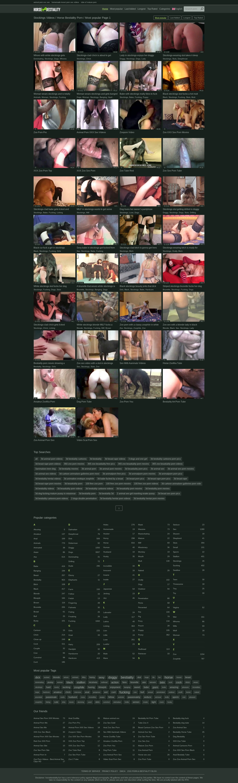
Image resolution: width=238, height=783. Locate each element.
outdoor (172, 692)
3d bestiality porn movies (157, 488)
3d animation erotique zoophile (79, 478)
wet (106, 692)
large (37, 692)
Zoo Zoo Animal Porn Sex (188, 759)
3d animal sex (157, 469)
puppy (102, 697)
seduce (147, 697)
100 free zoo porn (94, 483)
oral (183, 697)
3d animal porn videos (52, 459)
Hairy (84, 644)
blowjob (102, 687)
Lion (119, 630)
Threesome (188, 584)
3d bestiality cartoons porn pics (166, 459)
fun (159, 677)
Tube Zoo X (154, 723)
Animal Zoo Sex (154, 732)
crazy (83, 697)
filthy (84, 677)
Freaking (84, 616)
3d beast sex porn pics (169, 493)
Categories (164, 9)
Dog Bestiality (188, 736)
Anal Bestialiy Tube (188, 755)
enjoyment (115, 687)
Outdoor (154, 589)
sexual (150, 692)
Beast (49, 575)
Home (105, 9)
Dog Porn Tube (119, 750)
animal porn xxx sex (42, 2)
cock (179, 682)
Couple (49, 648)
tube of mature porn (89, 2)
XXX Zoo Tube (188, 741)
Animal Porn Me (49, 723)
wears (196, 682)
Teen (188, 579)
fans (124, 682)
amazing (174, 687)
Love (131, 212)
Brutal (49, 612)
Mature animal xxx (119, 718)
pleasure (185, 687)
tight (154, 702)
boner (188, 692)
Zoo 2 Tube (84, 759)
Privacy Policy (110, 771)
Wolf (188, 630)
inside (145, 702)
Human (119, 547)
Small (188, 547)
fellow (111, 697)
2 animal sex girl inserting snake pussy (136, 493)
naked (196, 692)
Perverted (154, 607)
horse (169, 677)
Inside (119, 579)
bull (142, 692)
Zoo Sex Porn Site (49, 750)
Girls (59, 251)
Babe (131, 97)
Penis (154, 603)
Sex (78, 251)
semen (136, 702)
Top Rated (152, 9)
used (90, 702)
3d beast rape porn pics (159, 478)
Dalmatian (84, 529)
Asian (49, 552)
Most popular (116, 9)
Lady (143, 59)
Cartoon (49, 630)
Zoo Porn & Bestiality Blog (142, 771)
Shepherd (188, 538)
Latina (119, 621)
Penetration (154, 598)
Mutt (193, 97)
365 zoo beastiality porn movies (133, 464)
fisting (48, 702)
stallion (81, 682)
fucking (124, 692)
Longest (141, 9)
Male (119, 654)
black (70, 682)
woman (60, 682)
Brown (108, 328)
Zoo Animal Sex (188, 727)
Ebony (84, 575)
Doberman (84, 543)
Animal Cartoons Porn (188, 746)
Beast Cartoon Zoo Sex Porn (154, 727)
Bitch (131, 251)
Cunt (49, 662)
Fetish (84, 598)
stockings (38, 687)
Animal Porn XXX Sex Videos (84, 727)
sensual (158, 697)
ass (144, 682)
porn (155, 687)
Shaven (188, 534)
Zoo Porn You (119, 746)
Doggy (122, 59)
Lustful (119, 644)
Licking (60, 212)
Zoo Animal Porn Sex (119, 755)
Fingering (84, 603)
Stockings (49, 59)
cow (135, 692)
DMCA (122, 771)
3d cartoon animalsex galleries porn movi (79, 474)
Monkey (154, 552)
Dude (84, 566)
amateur (58, 692)
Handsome (84, 654)
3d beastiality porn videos (69, 488)
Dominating (39, 59)
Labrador (119, 612)
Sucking (188, 565)
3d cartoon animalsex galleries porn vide (181, 483)
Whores (63, 59)
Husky (119, 556)
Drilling (193, 212)
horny (92, 677)
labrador (153, 682)
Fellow (84, 594)
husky (169, 702)
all (36, 459)
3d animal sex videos (45, 474)
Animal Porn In (49, 755)
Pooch (154, 626)
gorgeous (96, 692)
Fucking (62, 97)
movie (71, 702)
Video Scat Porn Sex (119, 759)
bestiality (127, 677)
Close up (49, 639)
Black (165, 97)
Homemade (119, 529)
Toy (188, 593)
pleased (192, 697)
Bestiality (37, 366)
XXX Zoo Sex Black (49, 732)
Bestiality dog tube (188, 723)
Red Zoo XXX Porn (49, 741)
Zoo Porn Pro (84, 723)
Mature (154, 538)
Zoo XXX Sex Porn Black (188, 750)
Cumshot (49, 657)
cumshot (106, 702)
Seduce (188, 525)
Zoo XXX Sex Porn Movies (84, 736)
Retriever (154, 654)
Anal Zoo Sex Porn (119, 727)
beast (188, 677)
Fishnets (84, 607)
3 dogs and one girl (138, 459)
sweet (137, 687)
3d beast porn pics (135, 478)
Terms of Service (90, 771)
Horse (119, 543)
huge (147, 677)
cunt (113, 692)
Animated (49, 548)
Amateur (49, 534)
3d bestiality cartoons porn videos (51, 498)
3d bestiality (96, 459)
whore (66, 677)
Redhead (154, 649)
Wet (188, 617)
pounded (38, 697)
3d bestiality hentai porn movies (149, 498)
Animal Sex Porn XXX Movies (49, 718)
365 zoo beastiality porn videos (167, 464)
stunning (81, 702)
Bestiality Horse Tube (188, 732)
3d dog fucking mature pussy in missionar (55, 493)
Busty (49, 621)
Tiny (188, 588)
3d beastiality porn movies (129, 488)
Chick (88, 59)
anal (87, 692)
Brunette (80, 289)
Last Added (130, 9)
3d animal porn (89, 469)
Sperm (188, 552)
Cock (49, 644)
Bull (49, 616)
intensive (77, 692)
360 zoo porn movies (74, 464)
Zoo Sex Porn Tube (84, 755)
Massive (154, 529)
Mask (154, 525)
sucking (66, 687)
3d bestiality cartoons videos (99, 488)
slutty (167, 697)
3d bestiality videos (44, 488)
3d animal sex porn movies (181, 469)
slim (97, 702)
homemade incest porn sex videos (65, 2)
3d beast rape (180, 478)
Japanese (119, 589)
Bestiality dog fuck (188, 718)
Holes (119, 525)
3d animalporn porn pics (170, 474)
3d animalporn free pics (114, 474)
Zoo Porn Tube (154, 759)
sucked (46, 677)
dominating (39, 682)
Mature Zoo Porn (154, 746)
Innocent (119, 570)
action (115, 682)
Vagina (188, 607)
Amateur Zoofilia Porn (119, 741)
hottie (127, 702)
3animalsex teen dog (45, 469)
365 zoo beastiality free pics (101, 464)
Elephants (84, 580)
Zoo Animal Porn (154, 750)
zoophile (79, 687)
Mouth (154, 556)
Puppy (145, 97)
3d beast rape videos (115, 459)
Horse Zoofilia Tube (119, 736)
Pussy (154, 635)
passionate (51, 697)
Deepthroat (182, 59)
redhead (104, 682)
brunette (134, 682)
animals (75, 677)
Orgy (154, 584)
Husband (119, 552)
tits (153, 677)
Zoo (144, 328)
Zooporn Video (84, 732)
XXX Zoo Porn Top (84, 741)
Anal (49, 538)
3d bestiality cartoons (76, 459)
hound (179, 677)
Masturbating (154, 534)
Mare (119, 658)
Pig (154, 616)
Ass (121, 328)
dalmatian (117, 702)
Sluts (174, 59)
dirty (63, 702)
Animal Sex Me (49, 727)
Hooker (119, 534)
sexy (101, 677)
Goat (84, 635)
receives (93, 682)
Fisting (84, 612)
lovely (56, 687)
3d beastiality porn (73, 483)
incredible (196, 687)
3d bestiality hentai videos (48, 478)
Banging (103, 97)
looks (164, 687)
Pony (154, 621)
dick (37, 677)
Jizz (119, 598)
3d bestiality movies (68, 469)
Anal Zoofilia (84, 718)
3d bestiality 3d (106, 493)
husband (72, 697)
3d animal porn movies (110, 469)
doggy (112, 677)
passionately (134, 697)
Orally (174, 251)
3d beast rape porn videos (48, 464)
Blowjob (49, 598)
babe (146, 687)
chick (68, 692)
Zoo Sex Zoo (154, 741)
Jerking (119, 593)
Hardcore (112, 97)
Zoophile (137, 328)
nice (188, 682)
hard (48, 687)
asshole (121, 697)
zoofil (180, 692)
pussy (50, 682)
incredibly (92, 697)
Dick (121, 289)
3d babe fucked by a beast (110, 478)
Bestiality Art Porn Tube (154, 718)
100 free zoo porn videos (146, 483)
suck (170, 682)
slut (139, 677)
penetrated (161, 692)
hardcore (46, 692)
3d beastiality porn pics (136, 469)
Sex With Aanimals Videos (119, 732)
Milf (87, 212)
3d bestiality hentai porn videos (115, 498)
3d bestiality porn (87, 493)
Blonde (80, 328)
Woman (45, 97)
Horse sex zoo (154, 755)
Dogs (56, 59)
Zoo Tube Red (84, 750)
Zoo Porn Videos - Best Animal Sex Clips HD (49, 760)
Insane (119, 575)
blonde (56, 677)
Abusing (49, 529)
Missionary (154, 547)
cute (56, 702)
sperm (176, 697)
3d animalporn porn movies (142, 474)
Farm (84, 589)
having (91, 687)
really (62, 697)
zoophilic (38, 702)
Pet (154, 612)
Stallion (188, 556)
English (178, 9)
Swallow (188, 570)
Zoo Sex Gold (119, 723)
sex (162, 682)
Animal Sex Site (49, 746)
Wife (188, 626)
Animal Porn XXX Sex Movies (49, 736)
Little (119, 635)
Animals (37, 97)
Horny (119, 538)
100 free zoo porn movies (118, 483)
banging (127, 687)
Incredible (119, 566)
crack (162, 702)
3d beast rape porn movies (48, 483)
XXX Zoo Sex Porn (84, 746)
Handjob (84, 649)
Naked (154, 570)
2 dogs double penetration (84, 498)
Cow (49, 653)
